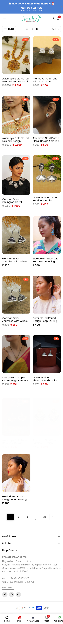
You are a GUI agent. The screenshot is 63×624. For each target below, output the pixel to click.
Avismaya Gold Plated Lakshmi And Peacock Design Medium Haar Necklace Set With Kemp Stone (15, 80)
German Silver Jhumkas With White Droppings (14, 260)
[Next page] (53, 517)
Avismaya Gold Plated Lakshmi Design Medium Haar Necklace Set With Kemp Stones (16, 139)
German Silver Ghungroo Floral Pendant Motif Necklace (12, 200)
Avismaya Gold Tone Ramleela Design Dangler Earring (14, 441)
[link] (8, 588)
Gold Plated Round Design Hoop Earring (14, 498)
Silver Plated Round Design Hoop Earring (45, 319)
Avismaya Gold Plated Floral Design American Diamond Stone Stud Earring (47, 139)
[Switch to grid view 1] (32, 29)
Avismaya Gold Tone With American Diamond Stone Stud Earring (45, 80)
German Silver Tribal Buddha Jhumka (45, 199)
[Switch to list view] (26, 29)
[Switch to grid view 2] (37, 29)
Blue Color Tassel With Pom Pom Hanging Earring (46, 260)
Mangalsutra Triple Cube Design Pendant (15, 379)
